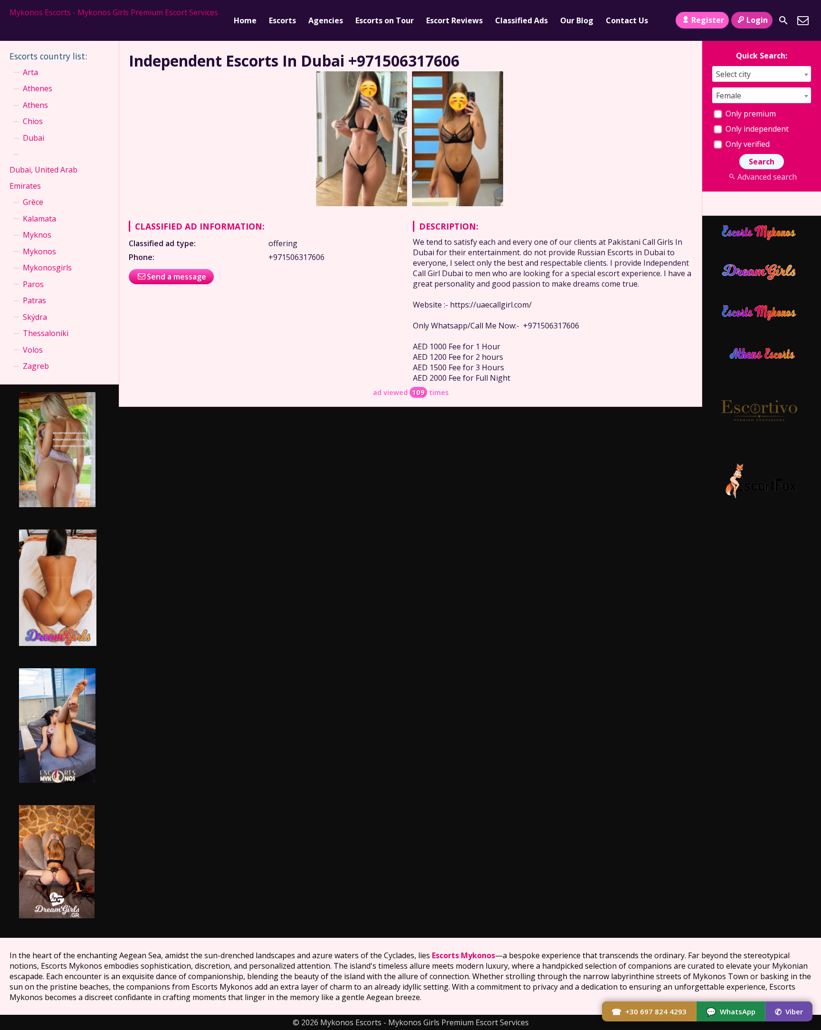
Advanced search (766, 177)
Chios (33, 121)
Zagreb (36, 366)
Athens (35, 105)
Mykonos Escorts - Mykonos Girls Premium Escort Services (114, 12)
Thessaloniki (45, 333)
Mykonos (39, 251)
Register (707, 20)
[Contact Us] (802, 20)
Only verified (747, 144)
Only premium (750, 113)
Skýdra (35, 317)
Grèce (33, 202)
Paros (33, 284)
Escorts (282, 20)
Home (245, 20)
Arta (30, 72)
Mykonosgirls (47, 267)
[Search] (783, 20)
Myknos (37, 235)
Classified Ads (521, 20)
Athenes (37, 88)
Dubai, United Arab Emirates (43, 177)
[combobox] (761, 74)
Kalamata (39, 218)
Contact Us (627, 20)
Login (757, 20)
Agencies (325, 20)
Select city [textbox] (733, 74)
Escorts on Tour (384, 20)
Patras (34, 300)
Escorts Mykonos (463, 955)
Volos (33, 350)
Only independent (756, 129)
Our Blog (576, 20)
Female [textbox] (728, 95)
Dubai (33, 138)
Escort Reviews (454, 20)
